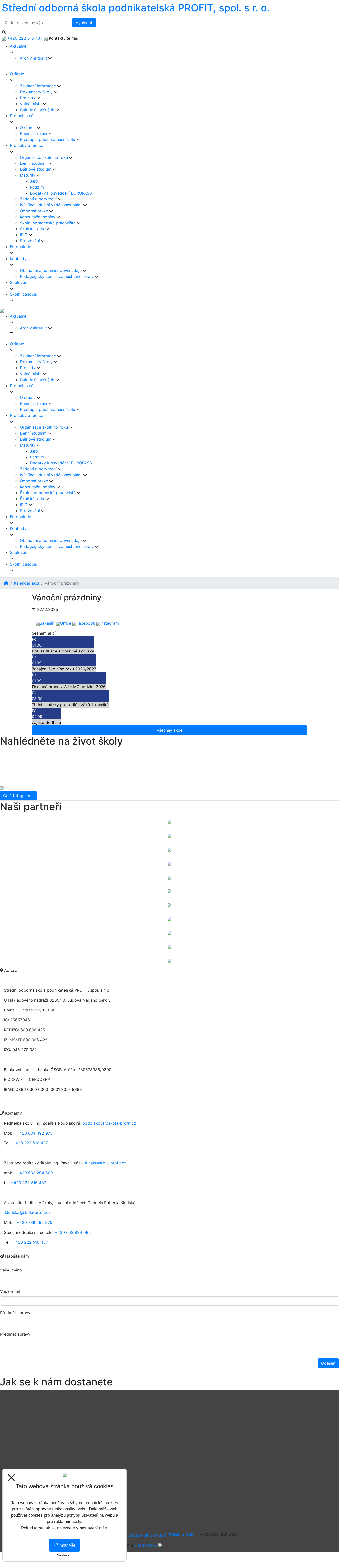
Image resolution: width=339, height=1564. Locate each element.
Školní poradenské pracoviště (48, 222)
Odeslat (328, 1363)
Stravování (30, 240)
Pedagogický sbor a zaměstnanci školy (57, 276)
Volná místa (31, 103)
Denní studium (33, 163)
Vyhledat (84, 22)
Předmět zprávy (15, 1312)
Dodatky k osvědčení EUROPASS (61, 193)
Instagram (109, 623)
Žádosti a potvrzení (38, 198)
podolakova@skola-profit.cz (109, 1123)
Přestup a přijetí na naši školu (47, 139)
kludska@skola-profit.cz (28, 1212)
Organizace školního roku (44, 157)
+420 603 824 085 (73, 1232)
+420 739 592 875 (34, 1222)
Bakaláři (47, 623)
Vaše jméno (11, 1270)
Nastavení (64, 1555)
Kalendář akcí (26, 583)
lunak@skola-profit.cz (105, 1162)
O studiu (27, 127)
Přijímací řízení (33, 133)
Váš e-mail (10, 1291)
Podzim (37, 187)
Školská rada (32, 228)
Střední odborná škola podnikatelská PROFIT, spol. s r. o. (136, 8)
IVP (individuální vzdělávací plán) (51, 204)
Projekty (27, 97)
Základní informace (38, 85)
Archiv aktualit (33, 58)
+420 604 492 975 (35, 1133)
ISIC (23, 234)
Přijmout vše (64, 1545)
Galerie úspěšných (37, 109)
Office (65, 623)
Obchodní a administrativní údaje (51, 270)
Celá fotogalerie (18, 795)
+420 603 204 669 (35, 1172)
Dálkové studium (35, 169)
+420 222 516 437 (30, 1142)
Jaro (34, 181)
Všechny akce (169, 730)
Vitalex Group (180, 1534)
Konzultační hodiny (37, 216)
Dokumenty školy (36, 91)
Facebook (85, 623)
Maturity (27, 175)
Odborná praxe (34, 210)
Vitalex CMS (145, 1545)
